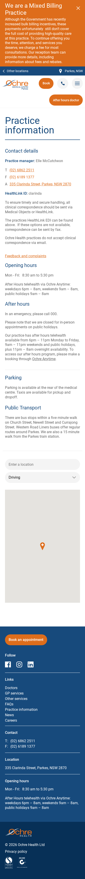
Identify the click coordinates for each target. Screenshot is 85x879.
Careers (11, 720)
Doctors (11, 688)
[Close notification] (78, 8)
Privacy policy (16, 851)
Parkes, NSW (71, 71)
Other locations (17, 71)
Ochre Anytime (44, 359)
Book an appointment (26, 641)
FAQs (9, 704)
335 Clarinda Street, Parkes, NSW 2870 (40, 184)
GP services (14, 693)
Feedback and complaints (25, 256)
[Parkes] (15, 82)
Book (48, 84)
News (9, 715)
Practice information (21, 709)
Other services (16, 699)
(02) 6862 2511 (22, 170)
